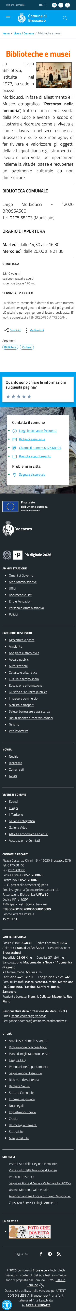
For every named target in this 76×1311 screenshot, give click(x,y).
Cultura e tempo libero (24, 678)
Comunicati (16, 769)
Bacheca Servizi (19, 1086)
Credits (13, 1118)
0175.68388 (16, 870)
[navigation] (8, 17)
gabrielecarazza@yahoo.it (28, 1015)
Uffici (12, 588)
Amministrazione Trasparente (28, 1040)
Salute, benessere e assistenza (29, 711)
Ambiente (15, 646)
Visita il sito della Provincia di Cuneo (33, 1170)
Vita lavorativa (18, 730)
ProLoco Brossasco (21, 1176)
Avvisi (13, 775)
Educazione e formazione (25, 685)
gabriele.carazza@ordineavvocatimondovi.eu (38, 1020)
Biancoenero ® (40, 1295)
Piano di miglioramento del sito (29, 1053)
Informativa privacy (22, 1099)
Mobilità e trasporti (21, 704)
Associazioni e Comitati (24, 840)
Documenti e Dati (20, 594)
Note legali (16, 1105)
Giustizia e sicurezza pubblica (28, 691)
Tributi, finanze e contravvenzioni (31, 717)
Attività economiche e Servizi (28, 834)
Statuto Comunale (21, 1092)
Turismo (14, 724)
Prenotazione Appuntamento (28, 1066)
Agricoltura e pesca (21, 639)
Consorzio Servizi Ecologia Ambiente (33, 1202)
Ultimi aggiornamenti (23, 1125)
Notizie (13, 756)
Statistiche (16, 1131)
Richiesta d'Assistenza (24, 1079)
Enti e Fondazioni (20, 601)
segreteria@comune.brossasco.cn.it (35, 889)
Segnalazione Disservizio (25, 1073)
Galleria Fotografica (22, 821)
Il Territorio (16, 814)
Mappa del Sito (19, 1138)
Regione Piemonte (15, 5)
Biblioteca (15, 762)
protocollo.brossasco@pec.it (29, 884)
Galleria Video (18, 827)
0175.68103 (16, 865)
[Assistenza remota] (41, 1284)
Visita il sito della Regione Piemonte (33, 1163)
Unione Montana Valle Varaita (29, 1189)
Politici (13, 614)
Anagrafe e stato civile (24, 652)
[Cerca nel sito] (65, 18)
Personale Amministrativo (26, 607)
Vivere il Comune (24, 33)
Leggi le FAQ (17, 1060)
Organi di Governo (21, 575)
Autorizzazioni (18, 665)
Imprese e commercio (23, 698)
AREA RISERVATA (38, 1305)
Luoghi (13, 808)
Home (6, 33)
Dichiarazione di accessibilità (28, 1047)
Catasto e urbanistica (23, 672)
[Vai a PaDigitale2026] (27, 555)
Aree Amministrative (23, 581)
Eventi (13, 801)
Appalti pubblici (19, 659)
